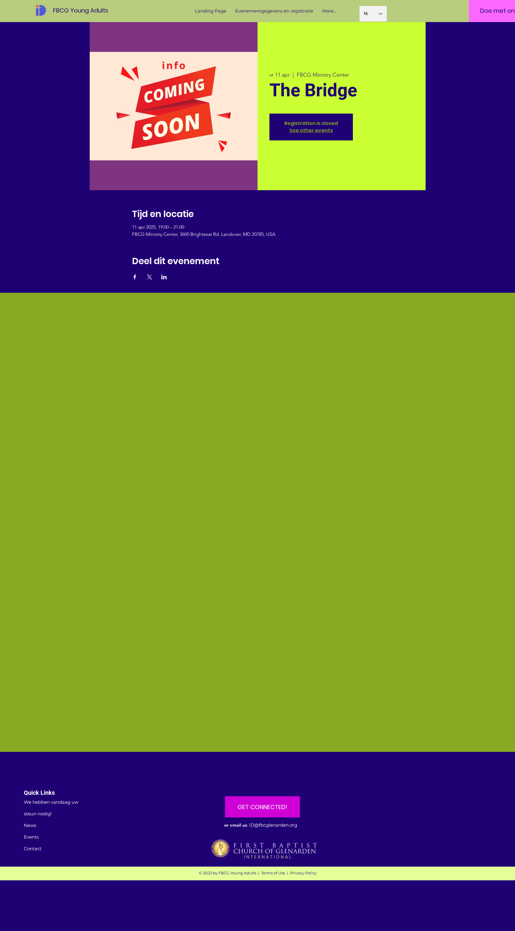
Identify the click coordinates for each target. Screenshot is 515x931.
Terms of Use (273, 872)
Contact (32, 848)
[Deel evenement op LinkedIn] (164, 277)
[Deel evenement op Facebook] (135, 277)
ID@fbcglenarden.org (273, 825)
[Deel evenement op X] (149, 277)
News (30, 825)
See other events (311, 130)
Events (31, 837)
